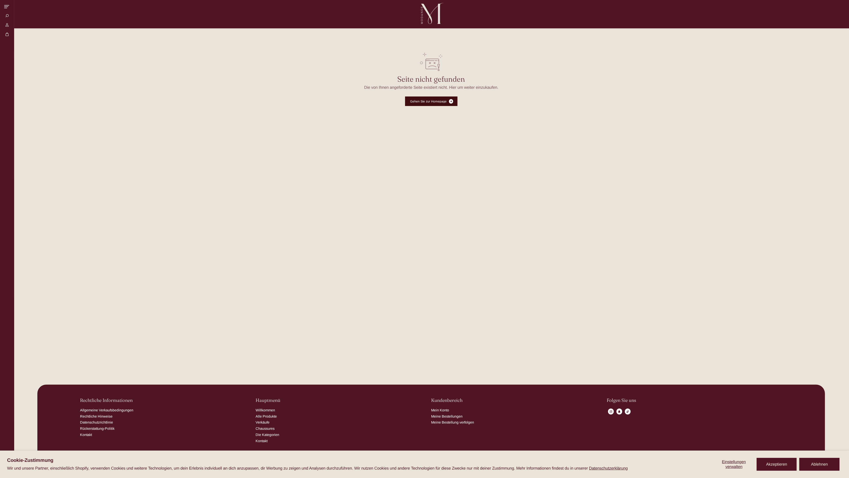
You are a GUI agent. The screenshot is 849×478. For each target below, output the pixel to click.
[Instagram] (611, 411)
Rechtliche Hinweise (96, 416)
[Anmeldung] (7, 25)
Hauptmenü (268, 400)
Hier (452, 87)
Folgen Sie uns (621, 400)
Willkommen (265, 410)
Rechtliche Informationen (106, 400)
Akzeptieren (776, 464)
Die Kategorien (267, 435)
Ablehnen (819, 464)
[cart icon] (7, 34)
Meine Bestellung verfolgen (452, 422)
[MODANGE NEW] (431, 14)
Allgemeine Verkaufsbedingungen (106, 410)
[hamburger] (6, 7)
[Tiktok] (627, 411)
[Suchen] (7, 16)
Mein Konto (440, 410)
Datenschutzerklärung (608, 468)
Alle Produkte (266, 416)
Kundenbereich (447, 400)
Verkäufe (263, 422)
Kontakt (86, 435)
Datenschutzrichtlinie (96, 422)
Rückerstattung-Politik (97, 428)
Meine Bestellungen (447, 416)
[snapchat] (619, 411)
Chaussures (265, 428)
